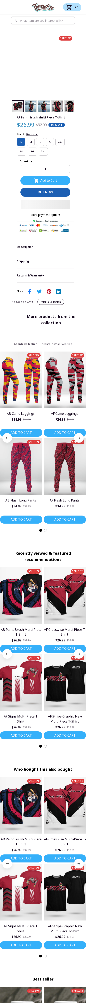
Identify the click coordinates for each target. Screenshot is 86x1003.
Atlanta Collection (51, 302)
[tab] (40, 530)
